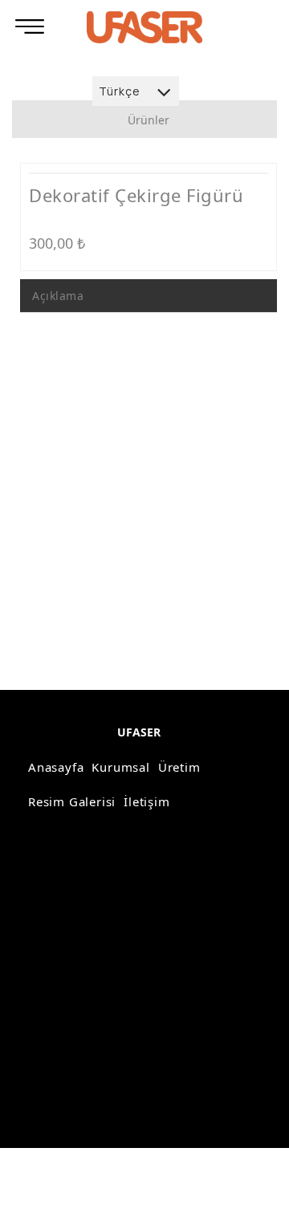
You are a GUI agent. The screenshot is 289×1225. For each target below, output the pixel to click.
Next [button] (241, 180)
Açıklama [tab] (57, 295)
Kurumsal (120, 767)
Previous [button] (55, 180)
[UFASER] (144, 27)
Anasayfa (55, 767)
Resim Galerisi (72, 801)
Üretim (179, 767)
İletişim (146, 801)
